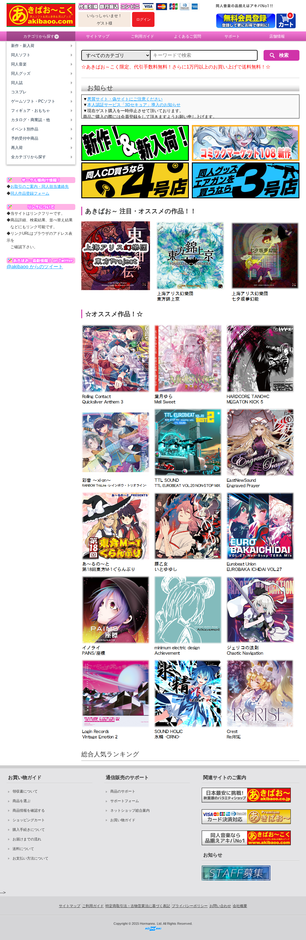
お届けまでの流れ (27, 839)
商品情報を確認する (29, 810)
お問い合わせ (220, 906)
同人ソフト (20, 55)
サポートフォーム (124, 801)
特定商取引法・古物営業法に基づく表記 (137, 906)
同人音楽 (19, 64)
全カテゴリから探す (28, 157)
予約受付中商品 (24, 138)
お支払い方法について (30, 858)
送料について (23, 849)
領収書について (25, 791)
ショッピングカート (29, 820)
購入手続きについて (29, 830)
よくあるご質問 (187, 36)
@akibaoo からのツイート (35, 266)
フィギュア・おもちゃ (30, 110)
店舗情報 (277, 36)
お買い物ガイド (122, 820)
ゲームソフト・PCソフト (33, 101)
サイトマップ (97, 36)
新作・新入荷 (22, 45)
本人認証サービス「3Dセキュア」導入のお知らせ (133, 104)
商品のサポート (122, 791)
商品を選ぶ (21, 801)
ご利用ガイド (142, 36)
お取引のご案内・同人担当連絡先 (39, 186)
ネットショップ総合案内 (130, 810)
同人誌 (17, 82)
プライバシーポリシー (190, 906)
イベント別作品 (24, 129)
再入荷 (17, 147)
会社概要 (240, 906)
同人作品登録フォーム (29, 193)
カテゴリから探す (38, 36)
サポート (232, 36)
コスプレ (19, 92)
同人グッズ (20, 73)
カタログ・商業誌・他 (30, 120)
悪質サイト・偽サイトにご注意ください (125, 99)
